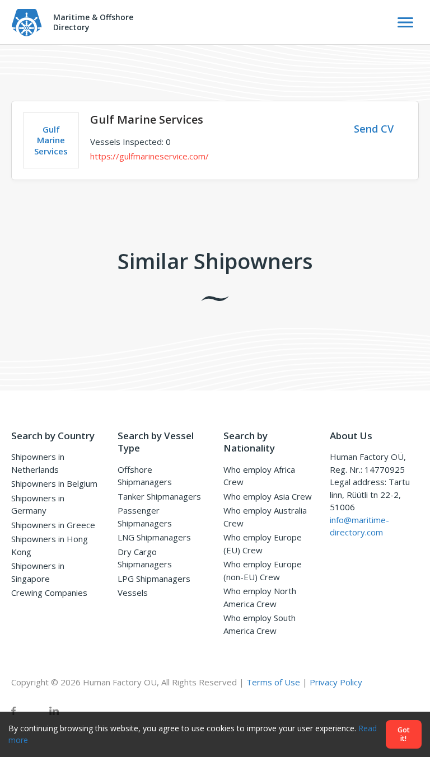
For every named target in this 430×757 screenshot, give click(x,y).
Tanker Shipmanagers (159, 496)
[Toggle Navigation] (405, 22)
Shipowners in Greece (53, 524)
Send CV (374, 128)
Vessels (133, 592)
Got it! (404, 734)
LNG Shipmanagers (154, 537)
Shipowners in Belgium (54, 483)
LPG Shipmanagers (154, 578)
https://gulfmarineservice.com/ (149, 156)
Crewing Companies (49, 592)
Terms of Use (273, 682)
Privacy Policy (336, 682)
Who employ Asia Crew (267, 496)
